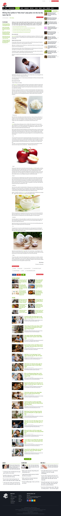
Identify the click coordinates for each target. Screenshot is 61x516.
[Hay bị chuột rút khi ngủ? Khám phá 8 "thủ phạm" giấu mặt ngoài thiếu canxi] (17, 348)
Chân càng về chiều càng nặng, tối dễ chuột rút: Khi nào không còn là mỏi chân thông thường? (33, 327)
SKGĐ (23, 270)
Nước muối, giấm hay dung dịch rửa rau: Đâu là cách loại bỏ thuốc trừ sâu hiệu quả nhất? (6, 33)
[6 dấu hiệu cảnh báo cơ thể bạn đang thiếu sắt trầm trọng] (15, 312)
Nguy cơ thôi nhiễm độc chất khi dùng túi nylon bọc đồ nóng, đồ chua (6, 28)
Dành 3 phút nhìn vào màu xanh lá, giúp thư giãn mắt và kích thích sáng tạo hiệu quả (52, 23)
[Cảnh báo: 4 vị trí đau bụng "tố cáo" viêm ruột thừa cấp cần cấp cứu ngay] (17, 358)
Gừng (13, 124)
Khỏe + (25, 329)
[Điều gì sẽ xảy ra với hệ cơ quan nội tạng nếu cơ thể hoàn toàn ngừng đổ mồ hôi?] (17, 433)
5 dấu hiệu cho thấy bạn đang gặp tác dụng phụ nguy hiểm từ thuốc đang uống (33, 365)
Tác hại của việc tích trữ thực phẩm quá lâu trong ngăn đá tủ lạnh (6, 24)
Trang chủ (3, 10)
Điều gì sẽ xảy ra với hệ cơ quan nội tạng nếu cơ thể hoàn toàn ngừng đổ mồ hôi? (33, 431)
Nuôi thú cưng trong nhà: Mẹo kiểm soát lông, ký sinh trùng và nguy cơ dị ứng (23, 301)
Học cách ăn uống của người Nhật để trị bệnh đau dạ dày (22, 30)
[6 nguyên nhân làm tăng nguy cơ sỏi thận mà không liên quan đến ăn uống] (17, 320)
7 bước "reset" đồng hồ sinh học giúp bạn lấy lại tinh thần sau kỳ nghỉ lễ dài (52, 42)
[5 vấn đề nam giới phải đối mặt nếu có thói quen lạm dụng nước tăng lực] (31, 306)
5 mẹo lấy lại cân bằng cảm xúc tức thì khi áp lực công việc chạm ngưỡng (33, 450)
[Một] (44, 467)
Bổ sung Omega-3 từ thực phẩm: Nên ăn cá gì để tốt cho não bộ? (39, 301)
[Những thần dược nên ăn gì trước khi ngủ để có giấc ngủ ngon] (31, 286)
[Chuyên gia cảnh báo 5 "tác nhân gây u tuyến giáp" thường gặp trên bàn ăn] (45, 56)
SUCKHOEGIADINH (16, 270)
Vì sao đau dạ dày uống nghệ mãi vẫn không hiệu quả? (21, 32)
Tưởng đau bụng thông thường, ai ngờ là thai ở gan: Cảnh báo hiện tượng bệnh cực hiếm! (52, 28)
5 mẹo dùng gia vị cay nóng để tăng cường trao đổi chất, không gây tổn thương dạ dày (39, 292)
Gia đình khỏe (26, 8)
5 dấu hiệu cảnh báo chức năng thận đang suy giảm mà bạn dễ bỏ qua (33, 393)
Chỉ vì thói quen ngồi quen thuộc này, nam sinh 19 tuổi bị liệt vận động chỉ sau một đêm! (34, 467)
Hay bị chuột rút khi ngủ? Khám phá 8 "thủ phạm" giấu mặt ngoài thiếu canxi (33, 345)
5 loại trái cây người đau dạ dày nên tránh (19, 26)
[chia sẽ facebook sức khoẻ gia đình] (28, 500)
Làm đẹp (22, 8)
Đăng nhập (48, 8)
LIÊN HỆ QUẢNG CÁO (31, 493)
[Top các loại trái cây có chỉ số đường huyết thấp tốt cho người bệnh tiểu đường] (15, 306)
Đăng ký (52, 8)
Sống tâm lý (32, 8)
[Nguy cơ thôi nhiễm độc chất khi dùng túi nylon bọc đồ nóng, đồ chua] (31, 281)
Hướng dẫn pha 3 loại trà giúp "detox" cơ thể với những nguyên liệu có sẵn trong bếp (52, 14)
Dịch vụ (44, 8)
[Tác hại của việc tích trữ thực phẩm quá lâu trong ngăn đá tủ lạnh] (15, 281)
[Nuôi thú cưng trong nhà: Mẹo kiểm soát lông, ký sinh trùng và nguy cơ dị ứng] (15, 301)
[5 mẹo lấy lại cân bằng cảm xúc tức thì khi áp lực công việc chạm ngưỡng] (17, 452)
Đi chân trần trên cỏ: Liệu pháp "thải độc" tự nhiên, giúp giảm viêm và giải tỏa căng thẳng (52, 52)
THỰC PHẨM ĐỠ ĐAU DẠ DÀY (30, 270)
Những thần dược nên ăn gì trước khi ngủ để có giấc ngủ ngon (6, 37)
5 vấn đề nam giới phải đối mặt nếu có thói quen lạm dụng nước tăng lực (39, 306)
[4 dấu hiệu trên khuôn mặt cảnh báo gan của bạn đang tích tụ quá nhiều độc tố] (45, 18)
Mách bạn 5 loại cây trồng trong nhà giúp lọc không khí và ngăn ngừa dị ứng (33, 412)
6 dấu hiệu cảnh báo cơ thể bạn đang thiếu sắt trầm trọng (23, 311)
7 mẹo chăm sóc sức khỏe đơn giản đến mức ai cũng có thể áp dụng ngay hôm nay (33, 441)
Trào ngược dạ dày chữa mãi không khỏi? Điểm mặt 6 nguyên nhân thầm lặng (33, 337)
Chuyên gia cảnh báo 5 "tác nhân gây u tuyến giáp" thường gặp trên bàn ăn (52, 56)
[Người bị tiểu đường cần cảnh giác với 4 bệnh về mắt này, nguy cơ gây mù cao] (17, 386)
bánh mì (15, 84)
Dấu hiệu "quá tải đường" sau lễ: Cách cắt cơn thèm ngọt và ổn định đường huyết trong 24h (52, 33)
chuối (33, 168)
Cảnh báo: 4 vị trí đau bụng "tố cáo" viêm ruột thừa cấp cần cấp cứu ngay (33, 355)
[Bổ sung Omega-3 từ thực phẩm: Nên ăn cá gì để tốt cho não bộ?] (31, 301)
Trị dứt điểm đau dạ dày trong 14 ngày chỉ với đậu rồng (21, 29)
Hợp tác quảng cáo (40, 17)
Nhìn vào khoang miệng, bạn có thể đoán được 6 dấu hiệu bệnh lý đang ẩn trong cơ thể (33, 374)
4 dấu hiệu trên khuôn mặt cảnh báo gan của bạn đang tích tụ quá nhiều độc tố (52, 18)
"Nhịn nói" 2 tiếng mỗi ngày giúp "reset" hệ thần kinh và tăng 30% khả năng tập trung (52, 38)
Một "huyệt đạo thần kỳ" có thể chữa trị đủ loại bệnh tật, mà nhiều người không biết (53, 466)
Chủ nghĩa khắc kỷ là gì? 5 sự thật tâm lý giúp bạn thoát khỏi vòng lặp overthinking (49, 472)
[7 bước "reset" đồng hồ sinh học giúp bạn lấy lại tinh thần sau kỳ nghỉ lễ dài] (45, 42)
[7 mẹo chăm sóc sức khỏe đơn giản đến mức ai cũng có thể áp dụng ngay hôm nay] (17, 443)
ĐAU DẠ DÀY (20, 268)
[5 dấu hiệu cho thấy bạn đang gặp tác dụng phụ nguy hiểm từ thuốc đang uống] (17, 367)
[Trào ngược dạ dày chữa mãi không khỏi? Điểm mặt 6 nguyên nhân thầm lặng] (17, 339)
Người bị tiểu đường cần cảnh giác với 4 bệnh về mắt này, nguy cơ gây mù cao (33, 383)
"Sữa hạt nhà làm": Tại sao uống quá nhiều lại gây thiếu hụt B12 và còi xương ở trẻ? (6, 41)
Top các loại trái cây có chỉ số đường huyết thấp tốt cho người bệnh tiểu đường (23, 306)
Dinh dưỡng (17, 8)
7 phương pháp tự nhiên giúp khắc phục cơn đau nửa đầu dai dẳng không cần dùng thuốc (33, 403)
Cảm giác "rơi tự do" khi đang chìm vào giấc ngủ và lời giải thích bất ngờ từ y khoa (33, 422)
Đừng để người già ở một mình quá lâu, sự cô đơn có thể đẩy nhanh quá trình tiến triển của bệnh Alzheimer (49, 483)
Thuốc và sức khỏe (11, 8)
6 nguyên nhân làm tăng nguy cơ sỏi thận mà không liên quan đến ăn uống (33, 317)
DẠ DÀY (15, 268)
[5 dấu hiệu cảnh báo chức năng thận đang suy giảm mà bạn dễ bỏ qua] (17, 395)
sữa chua (24, 192)
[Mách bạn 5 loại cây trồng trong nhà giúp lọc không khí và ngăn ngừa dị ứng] (17, 414)
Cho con (36, 8)
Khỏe (6, 8)
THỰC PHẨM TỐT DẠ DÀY (37, 268)
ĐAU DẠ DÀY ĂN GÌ (28, 268)
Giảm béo (40, 8)
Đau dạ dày (14, 36)
